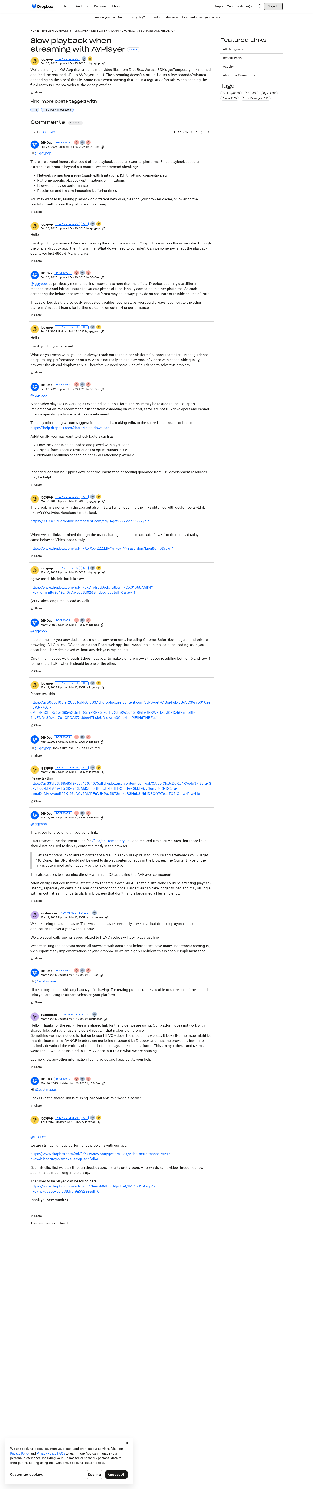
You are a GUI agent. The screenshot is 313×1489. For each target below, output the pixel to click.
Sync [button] (269, 93)
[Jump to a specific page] (208, 132)
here (185, 17)
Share (36, 93)
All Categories (233, 49)
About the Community (239, 75)
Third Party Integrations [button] (57, 109)
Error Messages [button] (255, 98)
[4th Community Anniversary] (76, 143)
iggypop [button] (47, 59)
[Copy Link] (103, 63)
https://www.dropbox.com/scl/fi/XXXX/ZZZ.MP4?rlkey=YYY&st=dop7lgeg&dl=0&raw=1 (102, 548)
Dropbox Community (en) (232, 6)
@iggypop (43, 153)
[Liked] (90, 59)
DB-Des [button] (46, 142)
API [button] (35, 109)
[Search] (260, 6)
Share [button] (230, 98)
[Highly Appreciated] (88, 143)
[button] (34, 61)
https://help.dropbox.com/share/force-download (69, 428)
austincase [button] (49, 913)
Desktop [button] (231, 93)
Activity (228, 66)
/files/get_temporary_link (112, 841)
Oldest (48, 132)
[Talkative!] (84, 59)
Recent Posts (232, 58)
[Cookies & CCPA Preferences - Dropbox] (69, 1461)
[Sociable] (82, 143)
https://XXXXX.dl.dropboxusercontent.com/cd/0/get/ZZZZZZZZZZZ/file (89, 521)
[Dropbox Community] (42, 6)
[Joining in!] (94, 913)
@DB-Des (38, 1137)
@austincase (45, 981)
